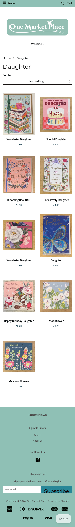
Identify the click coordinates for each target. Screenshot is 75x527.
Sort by (7, 75)
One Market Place (36, 501)
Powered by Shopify (58, 501)
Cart (69, 3)
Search (37, 435)
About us (37, 440)
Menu (11, 3)
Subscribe (56, 490)
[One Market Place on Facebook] (37, 460)
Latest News (37, 415)
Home (7, 58)
